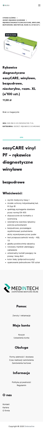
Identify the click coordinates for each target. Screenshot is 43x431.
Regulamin (21, 385)
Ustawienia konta (21, 338)
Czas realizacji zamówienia (21, 360)
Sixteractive (29, 426)
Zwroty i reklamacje (21, 315)
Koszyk (21, 335)
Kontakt (6, 404)
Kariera (6, 407)
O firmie (6, 410)
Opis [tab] (21, 137)
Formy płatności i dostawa (21, 357)
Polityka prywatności (21, 382)
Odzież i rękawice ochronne (27, 126)
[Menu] (39, 5)
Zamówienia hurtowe (21, 363)
